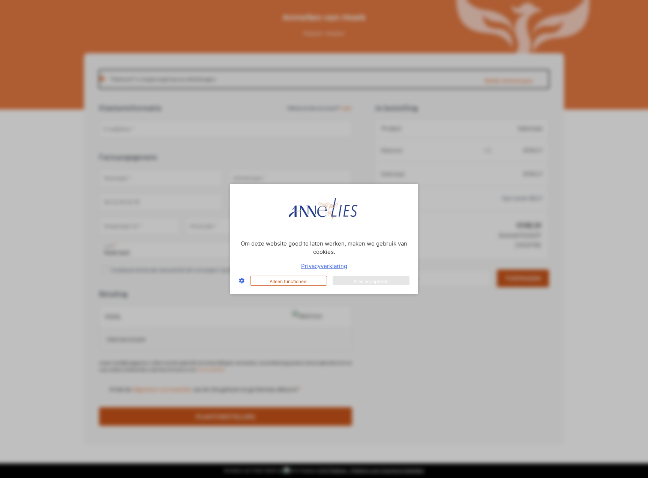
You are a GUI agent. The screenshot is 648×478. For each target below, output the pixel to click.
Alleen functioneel (289, 281)
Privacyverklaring (324, 266)
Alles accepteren (370, 281)
